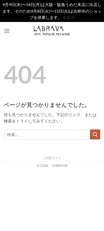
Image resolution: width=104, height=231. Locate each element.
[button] (7, 30)
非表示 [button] (69, 17)
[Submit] (95, 134)
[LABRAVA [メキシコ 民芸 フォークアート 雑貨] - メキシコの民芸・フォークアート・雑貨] (52, 31)
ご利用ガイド (52, 158)
